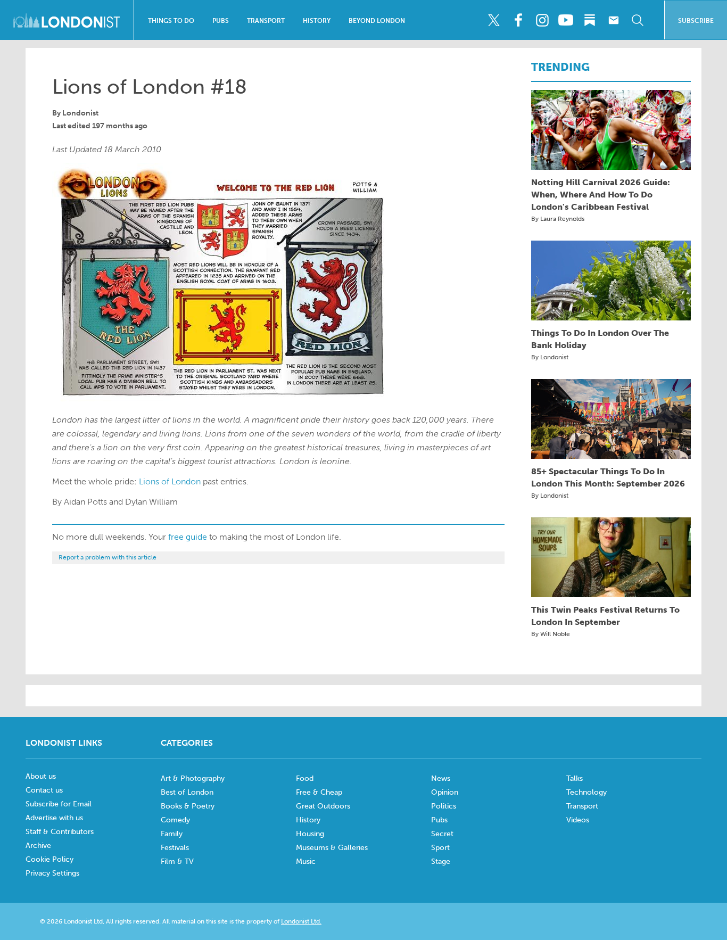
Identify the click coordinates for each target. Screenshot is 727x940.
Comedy (175, 819)
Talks (574, 778)
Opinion (444, 792)
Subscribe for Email (59, 804)
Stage (440, 861)
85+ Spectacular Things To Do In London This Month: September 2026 (608, 477)
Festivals (175, 847)
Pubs (220, 21)
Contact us (44, 790)
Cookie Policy (49, 859)
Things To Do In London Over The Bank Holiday (600, 339)
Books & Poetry (187, 806)
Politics (443, 806)
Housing (310, 833)
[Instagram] (541, 20)
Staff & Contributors (60, 831)
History (317, 21)
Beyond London (377, 21)
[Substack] (589, 20)
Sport (440, 847)
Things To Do (171, 21)
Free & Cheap (319, 792)
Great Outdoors (323, 806)
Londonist (80, 113)
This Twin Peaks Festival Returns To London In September (605, 616)
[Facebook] (517, 20)
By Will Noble (550, 634)
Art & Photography (193, 778)
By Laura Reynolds (557, 219)
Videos (577, 819)
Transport (266, 21)
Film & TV (177, 861)
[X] (494, 20)
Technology (586, 792)
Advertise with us (54, 817)
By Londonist (549, 357)
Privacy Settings (52, 873)
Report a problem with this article (107, 557)
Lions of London (170, 481)
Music (306, 861)
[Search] (637, 20)
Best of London (187, 792)
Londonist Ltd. (301, 921)
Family (172, 833)
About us (41, 776)
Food (304, 778)
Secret (442, 833)
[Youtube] (565, 20)
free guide (187, 537)
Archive (38, 845)
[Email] (613, 20)
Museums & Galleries (332, 847)
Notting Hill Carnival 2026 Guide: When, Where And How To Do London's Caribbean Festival (600, 194)
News (440, 778)
